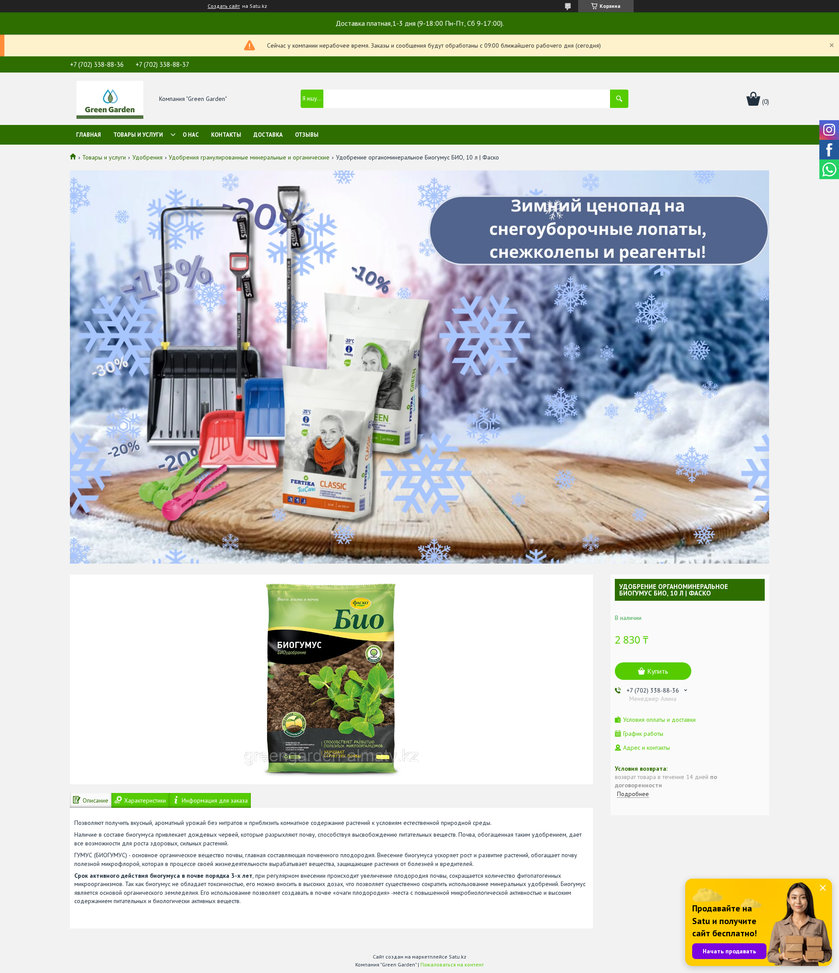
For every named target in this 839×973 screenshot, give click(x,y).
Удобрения (147, 157)
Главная (88, 135)
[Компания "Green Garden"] (109, 99)
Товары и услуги (138, 135)
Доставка (268, 135)
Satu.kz (457, 956)
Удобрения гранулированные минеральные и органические (249, 157)
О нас (191, 135)
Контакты (226, 135)
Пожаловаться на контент (452, 964)
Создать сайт (224, 6)
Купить (657, 671)
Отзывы (307, 135)
